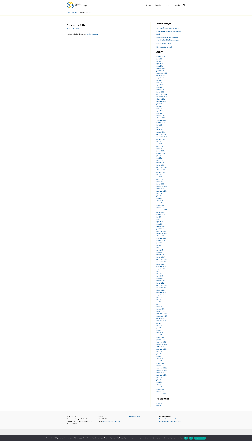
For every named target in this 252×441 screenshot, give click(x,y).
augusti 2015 (160, 295)
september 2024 (161, 101)
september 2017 (161, 238)
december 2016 (161, 259)
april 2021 (159, 160)
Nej (191, 438)
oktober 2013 (160, 347)
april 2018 (159, 222)
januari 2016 (160, 283)
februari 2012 (160, 389)
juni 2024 (159, 106)
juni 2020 (159, 174)
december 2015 (161, 285)
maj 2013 (159, 356)
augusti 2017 (160, 240)
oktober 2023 (160, 118)
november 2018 (161, 210)
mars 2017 (159, 252)
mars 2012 (159, 387)
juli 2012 (159, 377)
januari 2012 (160, 391)
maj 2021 (159, 158)
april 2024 (159, 111)
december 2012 (161, 368)
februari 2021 (160, 163)
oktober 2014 (160, 318)
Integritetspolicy (200, 438)
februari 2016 (160, 281)
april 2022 (159, 146)
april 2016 (159, 276)
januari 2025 (160, 92)
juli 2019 (159, 193)
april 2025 (159, 85)
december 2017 (161, 231)
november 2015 (161, 288)
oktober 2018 (160, 212)
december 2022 (161, 134)
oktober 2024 (160, 99)
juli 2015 (159, 297)
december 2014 (161, 314)
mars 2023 (159, 130)
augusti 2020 (160, 172)
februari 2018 (160, 226)
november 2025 (161, 73)
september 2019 (161, 191)
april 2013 (159, 358)
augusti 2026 (160, 56)
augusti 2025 (160, 78)
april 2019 (159, 200)
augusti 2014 (160, 323)
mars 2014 (159, 335)
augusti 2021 (160, 153)
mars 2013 (159, 361)
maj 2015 (159, 302)
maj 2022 (159, 144)
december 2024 (161, 94)
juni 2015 (159, 299)
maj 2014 (159, 330)
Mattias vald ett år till (163, 43)
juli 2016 (159, 271)
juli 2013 (159, 351)
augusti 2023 (160, 123)
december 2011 (161, 394)
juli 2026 (159, 59)
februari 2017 (160, 255)
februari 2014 (160, 337)
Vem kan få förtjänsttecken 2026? (167, 28)
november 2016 (161, 262)
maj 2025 (159, 82)
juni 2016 (159, 274)
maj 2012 (159, 382)
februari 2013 (160, 363)
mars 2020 (159, 182)
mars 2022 (159, 148)
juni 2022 (159, 141)
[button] (169, 5)
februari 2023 (160, 132)
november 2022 (161, 137)
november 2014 (161, 316)
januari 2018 (160, 229)
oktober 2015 (160, 290)
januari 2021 (160, 165)
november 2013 (161, 344)
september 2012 (161, 375)
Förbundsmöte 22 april (164, 47)
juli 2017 (159, 243)
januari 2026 (160, 71)
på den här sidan (92, 34)
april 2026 (159, 64)
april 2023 (159, 127)
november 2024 (161, 97)
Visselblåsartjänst (134, 416)
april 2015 (159, 304)
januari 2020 (160, 184)
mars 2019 (159, 203)
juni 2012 (159, 380)
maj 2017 (159, 248)
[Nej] (250, 438)
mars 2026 (159, 66)
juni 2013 (159, 354)
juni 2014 (159, 328)
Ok (186, 438)
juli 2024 (159, 104)
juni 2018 (159, 217)
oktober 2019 (160, 189)
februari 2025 (160, 90)
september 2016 (161, 266)
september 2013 (161, 349)
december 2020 (161, 167)
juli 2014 (159, 325)
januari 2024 (160, 115)
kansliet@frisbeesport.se (111, 421)
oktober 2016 (160, 264)
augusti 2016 (160, 269)
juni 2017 (159, 245)
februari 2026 (160, 68)
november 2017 (161, 233)
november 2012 (161, 370)
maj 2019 (159, 198)
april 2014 (159, 332)
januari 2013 (160, 366)
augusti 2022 (160, 139)
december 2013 (161, 342)
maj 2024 (159, 108)
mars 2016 (159, 278)
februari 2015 (160, 309)
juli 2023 (159, 125)
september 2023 (161, 120)
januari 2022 (160, 151)
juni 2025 (159, 80)
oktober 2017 (160, 236)
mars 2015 (159, 307)
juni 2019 (159, 196)
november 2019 (161, 186)
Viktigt (158, 406)
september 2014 (161, 321)
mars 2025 (159, 87)
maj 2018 (159, 219)
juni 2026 (159, 61)
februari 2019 (160, 205)
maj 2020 (159, 177)
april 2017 (159, 250)
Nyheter (78, 28)
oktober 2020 (160, 170)
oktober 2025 (160, 75)
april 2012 (159, 384)
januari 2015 (160, 311)
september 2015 (161, 292)
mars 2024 (159, 113)
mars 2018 (159, 224)
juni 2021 (159, 156)
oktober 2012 (160, 373)
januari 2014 (160, 340)
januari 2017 (160, 257)
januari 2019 (160, 207)
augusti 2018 (160, 215)
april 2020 (159, 179)
